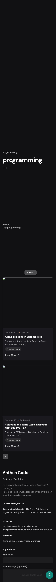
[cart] (49, 35)
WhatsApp (32, 35)
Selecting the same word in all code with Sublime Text (26, 426)
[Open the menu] (6, 35)
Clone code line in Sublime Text (23, 336)
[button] (49, 575)
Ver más (35, 541)
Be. (21, 479)
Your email (8, 554)
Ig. (9, 479)
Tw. (15, 479)
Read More (10, 355)
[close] (28, 212)
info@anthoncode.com (16, 529)
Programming (10, 152)
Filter (31, 272)
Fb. (4, 479)
